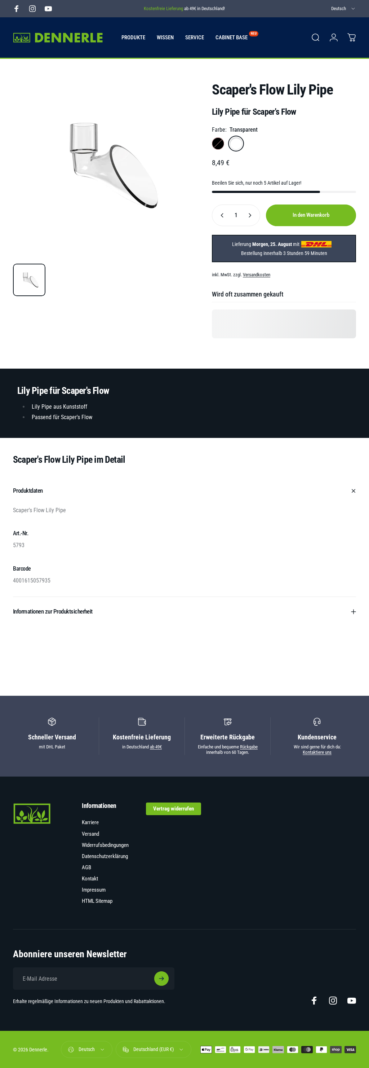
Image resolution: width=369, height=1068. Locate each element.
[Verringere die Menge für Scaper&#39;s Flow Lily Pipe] (220, 215)
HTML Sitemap (97, 901)
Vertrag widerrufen (173, 808)
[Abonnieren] (161, 978)
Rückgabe (249, 747)
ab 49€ (156, 747)
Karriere (90, 822)
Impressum (94, 890)
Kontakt (90, 878)
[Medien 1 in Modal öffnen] (105, 165)
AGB (86, 867)
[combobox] (343, 8)
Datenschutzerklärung (105, 856)
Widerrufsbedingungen (105, 845)
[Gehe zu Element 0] (29, 280)
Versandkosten (256, 274)
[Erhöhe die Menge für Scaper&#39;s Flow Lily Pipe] (251, 215)
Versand (90, 834)
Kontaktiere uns (317, 752)
